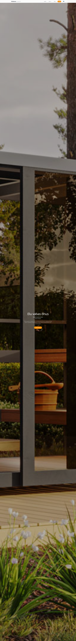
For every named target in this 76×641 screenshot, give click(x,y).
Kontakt (59, 1)
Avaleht (45, 1)
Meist (55, 1)
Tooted (50, 1)
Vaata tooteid (38, 327)
